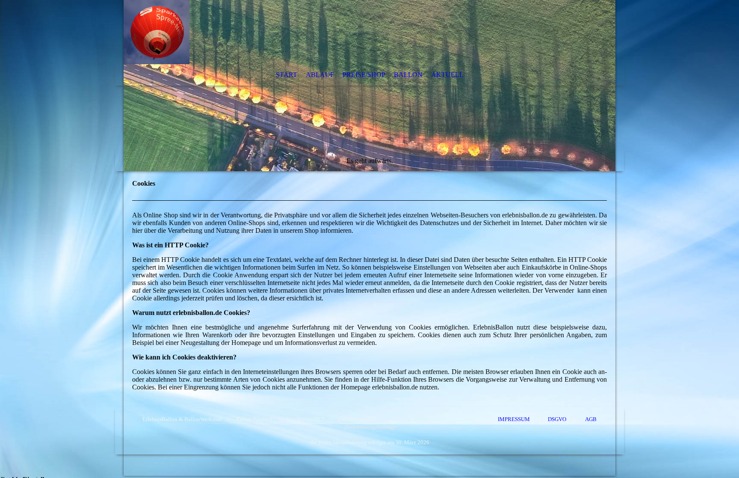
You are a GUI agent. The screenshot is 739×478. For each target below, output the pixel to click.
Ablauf (320, 74)
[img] (369, 85)
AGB (590, 419)
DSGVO (558, 419)
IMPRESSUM (514, 419)
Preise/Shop (364, 74)
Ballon (408, 74)
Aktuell (447, 74)
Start (286, 74)
